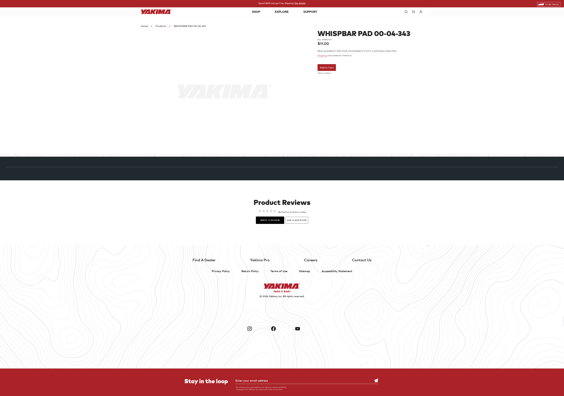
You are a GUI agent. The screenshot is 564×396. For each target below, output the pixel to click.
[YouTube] (306, 328)
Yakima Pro (260, 260)
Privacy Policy (221, 271)
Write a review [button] (270, 220)
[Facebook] (282, 328)
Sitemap (304, 271)
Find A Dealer (204, 260)
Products (161, 26)
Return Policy (250, 271)
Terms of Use (278, 271)
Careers (310, 260)
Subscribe (374, 380)
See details (300, 3)
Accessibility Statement (337, 271)
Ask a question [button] (297, 220)
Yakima (273, 296)
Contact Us (361, 260)
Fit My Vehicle (552, 4)
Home (144, 26)
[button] (407, 11)
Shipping (322, 55)
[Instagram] (258, 328)
